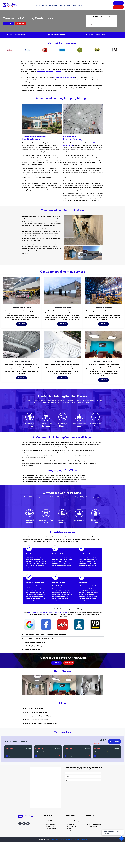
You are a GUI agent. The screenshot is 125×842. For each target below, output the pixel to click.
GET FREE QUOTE (119, 7)
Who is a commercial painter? (35, 708)
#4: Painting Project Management (35, 646)
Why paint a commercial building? (36, 712)
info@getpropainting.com (95, 821)
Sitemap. (62, 839)
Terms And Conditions (81, 839)
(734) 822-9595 (119, 3)
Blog (74, 5)
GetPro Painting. (54, 839)
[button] (62, 635)
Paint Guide (71, 824)
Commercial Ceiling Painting (21, 361)
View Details (21, 323)
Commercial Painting (51, 822)
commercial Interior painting (36, 612)
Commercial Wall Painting (103, 307)
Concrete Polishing (65, 5)
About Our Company (73, 821)
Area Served (71, 822)
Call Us (9, 23)
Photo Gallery (72, 826)
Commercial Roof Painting (62, 361)
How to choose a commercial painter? (37, 720)
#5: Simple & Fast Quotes (32, 649)
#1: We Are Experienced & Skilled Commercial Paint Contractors (45, 634)
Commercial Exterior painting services (56, 612)
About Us (37, 5)
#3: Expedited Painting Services (34, 642)
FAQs (69, 828)
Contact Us (81, 5)
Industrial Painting (50, 824)
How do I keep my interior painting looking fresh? (41, 723)
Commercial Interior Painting (21, 307)
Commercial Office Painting (103, 361)
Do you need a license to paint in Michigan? (39, 716)
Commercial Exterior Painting (62, 307)
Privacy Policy (70, 839)
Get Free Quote (21, 23)
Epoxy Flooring (53, 5)
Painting (44, 5)
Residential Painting (51, 821)
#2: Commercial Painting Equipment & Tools (38, 638)
